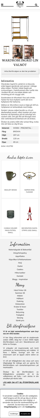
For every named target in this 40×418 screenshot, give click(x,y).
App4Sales (20, 256)
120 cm (16, 138)
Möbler (20, 296)
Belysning (20, 312)
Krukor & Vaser (20, 307)
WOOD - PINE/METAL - (22, 128)
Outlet (20, 266)
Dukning (20, 301)
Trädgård (20, 315)
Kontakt (20, 276)
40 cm (15, 142)
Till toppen (4, 10)
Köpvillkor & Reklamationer (20, 259)
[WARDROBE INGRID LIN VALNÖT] (20, 28)
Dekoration (20, 304)
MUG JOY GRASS (10, 190)
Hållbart (20, 298)
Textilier (20, 309)
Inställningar (14, 414)
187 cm (16, 135)
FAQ (20, 263)
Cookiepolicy (30, 407)
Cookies (20, 269)
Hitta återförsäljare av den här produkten (20, 71)
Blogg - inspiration (20, 279)
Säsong (20, 318)
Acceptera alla (25, 414)
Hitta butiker (20, 273)
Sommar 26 (20, 293)
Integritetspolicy (20, 253)
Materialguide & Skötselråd (20, 249)
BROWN (16, 131)
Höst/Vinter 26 (20, 290)
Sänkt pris (20, 320)
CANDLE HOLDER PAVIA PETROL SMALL (10, 230)
